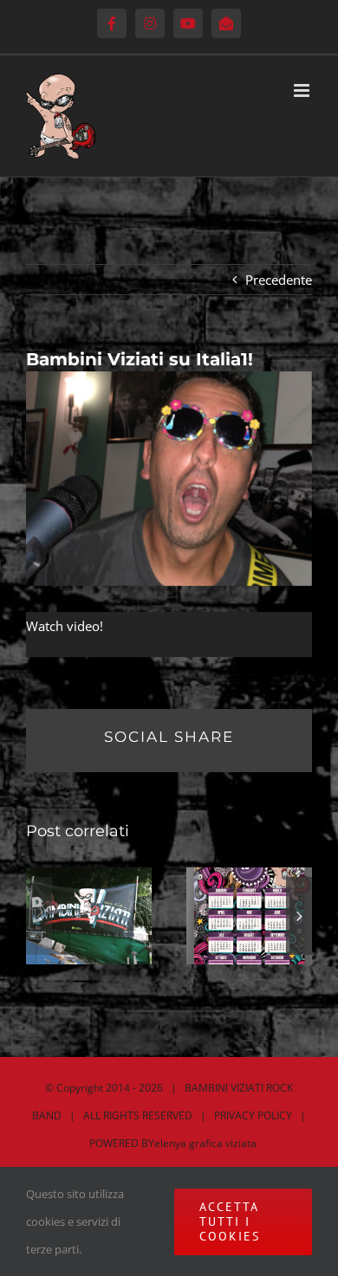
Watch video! (64, 626)
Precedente (278, 279)
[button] (39, 916)
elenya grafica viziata (205, 1143)
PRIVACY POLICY (253, 1115)
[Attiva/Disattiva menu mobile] (303, 90)
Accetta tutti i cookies (229, 1221)
